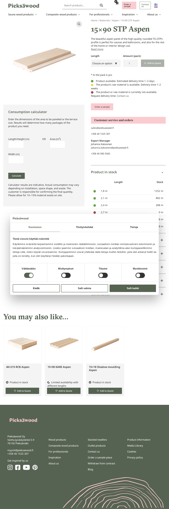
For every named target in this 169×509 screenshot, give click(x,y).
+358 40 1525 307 (100, 133)
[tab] (128, 199)
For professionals (99, 14)
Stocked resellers (97, 439)
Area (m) (55, 139)
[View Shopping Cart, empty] (117, 5)
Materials (105, 20)
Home (94, 20)
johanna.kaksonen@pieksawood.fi (109, 147)
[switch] (66, 275)
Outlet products (97, 445)
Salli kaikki (133, 288)
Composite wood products (61, 14)
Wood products (57, 439)
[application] (35, 14)
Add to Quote (154, 63)
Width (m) (14, 154)
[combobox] (106, 63)
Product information (138, 439)
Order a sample (102, 106)
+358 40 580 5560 (100, 153)
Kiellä (36, 288)
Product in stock (104, 172)
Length (95, 56)
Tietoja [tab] (134, 227)
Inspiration (128, 14)
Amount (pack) (132, 56)
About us (152, 14)
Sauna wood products (21, 14)
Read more (97, 49)
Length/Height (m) (18, 139)
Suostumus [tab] (35, 227)
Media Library (135, 445)
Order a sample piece (100, 457)
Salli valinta (84, 288)
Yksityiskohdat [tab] (84, 227)
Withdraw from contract (101, 463)
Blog (90, 469)
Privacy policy (135, 457)
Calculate (16, 175)
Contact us (123, 95)
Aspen (115, 20)
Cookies (131, 451)
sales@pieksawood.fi (102, 127)
